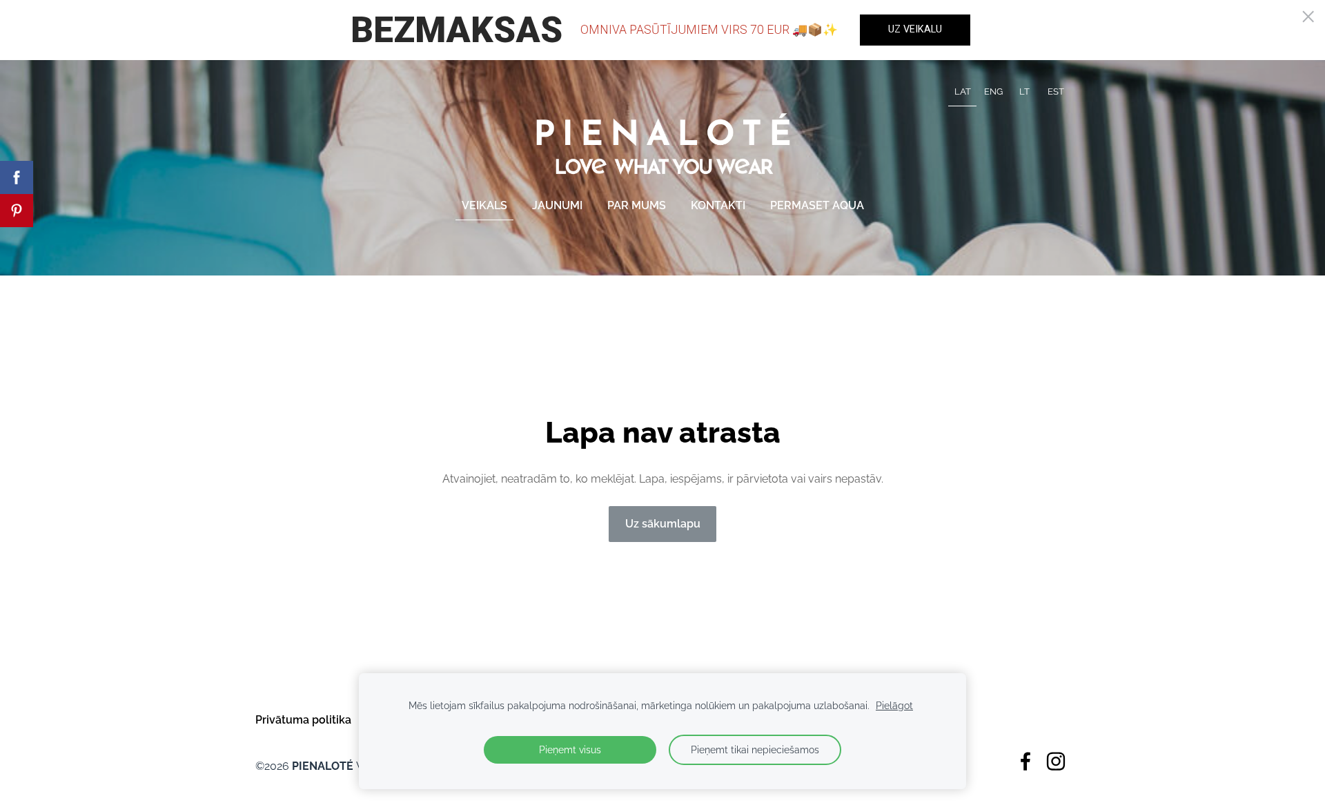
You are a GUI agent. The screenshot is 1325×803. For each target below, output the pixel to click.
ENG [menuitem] (993, 91)
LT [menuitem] (1024, 91)
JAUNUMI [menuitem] (557, 205)
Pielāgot (894, 705)
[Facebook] (1025, 761)
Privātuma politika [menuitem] (303, 719)
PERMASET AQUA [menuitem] (817, 205)
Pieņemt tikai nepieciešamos (755, 749)
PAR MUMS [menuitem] (636, 205)
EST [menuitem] (1056, 91)
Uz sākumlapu (662, 523)
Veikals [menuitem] (484, 205)
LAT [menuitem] (962, 91)
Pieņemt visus (570, 749)
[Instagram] (1056, 761)
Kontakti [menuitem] (718, 205)
